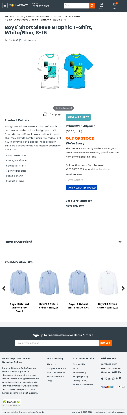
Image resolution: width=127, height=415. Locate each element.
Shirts (77, 16)
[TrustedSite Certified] (11, 403)
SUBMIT (105, 343)
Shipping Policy (80, 376)
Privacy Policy (80, 380)
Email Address (74, 174)
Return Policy (79, 372)
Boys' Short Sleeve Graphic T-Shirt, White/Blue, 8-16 (36, 19)
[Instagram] (113, 379)
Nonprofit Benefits (56, 368)
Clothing (57, 16)
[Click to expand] (63, 80)
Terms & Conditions (83, 384)
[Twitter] (105, 379)
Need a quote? (75, 205)
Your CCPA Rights (10, 412)
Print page (55, 114)
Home (8, 16)
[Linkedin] (109, 378)
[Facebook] (102, 379)
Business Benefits (55, 376)
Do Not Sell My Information (33, 412)
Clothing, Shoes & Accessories (32, 16)
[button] (101, 6)
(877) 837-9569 (41, 6)
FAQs (75, 368)
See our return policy (79, 200)
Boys (68, 16)
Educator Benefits (56, 372)
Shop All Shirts (78, 117)
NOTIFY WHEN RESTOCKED (82, 187)
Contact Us (79, 364)
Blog (49, 380)
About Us (51, 364)
